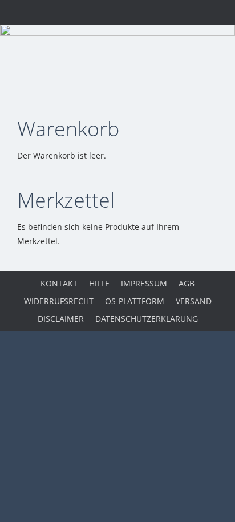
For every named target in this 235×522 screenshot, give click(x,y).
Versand (194, 301)
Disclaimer (61, 318)
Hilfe (99, 283)
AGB (187, 283)
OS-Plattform (134, 301)
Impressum (144, 283)
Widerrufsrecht (59, 301)
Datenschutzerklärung (146, 318)
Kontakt (59, 283)
